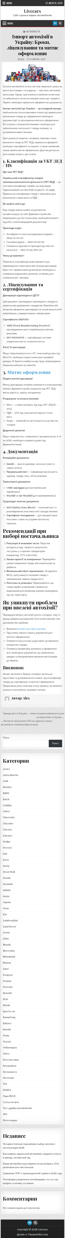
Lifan (6, 938)
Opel (5, 969)
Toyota (7, 1041)
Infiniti (6, 890)
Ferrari (7, 847)
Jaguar (7, 902)
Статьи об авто (11, 1102)
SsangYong (9, 1017)
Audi (5, 781)
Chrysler (8, 823)
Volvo (6, 1053)
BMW (6, 793)
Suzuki (7, 1029)
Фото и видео (10, 1120)
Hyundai (8, 884)
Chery (6, 811)
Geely (6, 866)
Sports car (9, 1011)
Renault (7, 993)
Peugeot (8, 975)
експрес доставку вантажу (31, 629)
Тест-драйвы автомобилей (17, 1108)
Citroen (7, 829)
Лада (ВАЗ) (9, 1096)
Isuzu (6, 896)
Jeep (6, 908)
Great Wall (9, 872)
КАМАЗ (7, 1090)
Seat (5, 999)
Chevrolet (9, 817)
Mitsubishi (9, 956)
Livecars (32, 11)
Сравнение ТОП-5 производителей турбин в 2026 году (32, 1173)
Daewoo (7, 835)
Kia (5, 914)
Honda (6, 878)
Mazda (7, 944)
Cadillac (7, 805)
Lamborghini (10, 920)
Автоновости (33, 31)
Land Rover (9, 926)
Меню (9, 3)
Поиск (6, 737)
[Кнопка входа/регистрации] (55, 23)
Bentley (7, 787)
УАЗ (5, 1114)
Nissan (7, 962)
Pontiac (7, 981)
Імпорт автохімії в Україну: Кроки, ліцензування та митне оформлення (32, 44)
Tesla (6, 1035)
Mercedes (9, 950)
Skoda (6, 1005)
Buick (6, 799)
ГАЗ (5, 1084)
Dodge (6, 841)
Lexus (6, 932)
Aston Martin (10, 775)
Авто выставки (11, 1059)
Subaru (7, 1023)
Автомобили (9, 1065)
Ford (5, 860)
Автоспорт (8, 1078)
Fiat (5, 853)
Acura (6, 769)
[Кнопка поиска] (60, 23)
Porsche (8, 987)
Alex (22, 59)
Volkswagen (10, 1047)
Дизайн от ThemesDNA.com (32, 1234)
